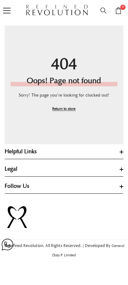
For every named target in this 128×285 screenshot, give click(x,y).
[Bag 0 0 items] (118, 10)
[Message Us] (7, 244)
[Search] (103, 10)
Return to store (63, 109)
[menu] (7, 10)
